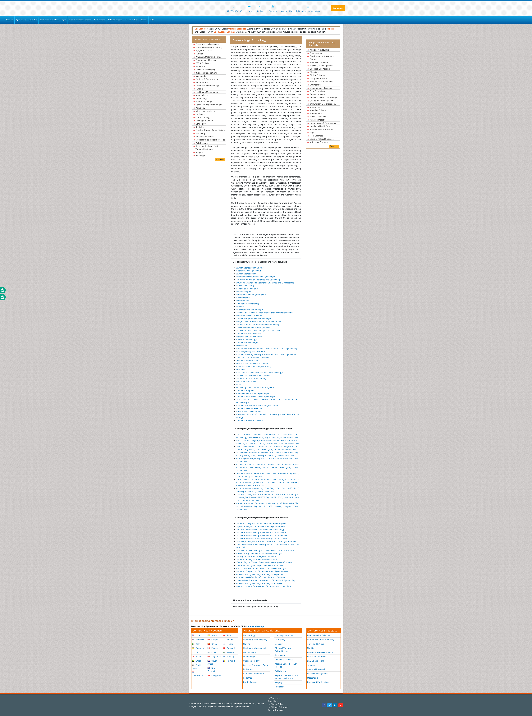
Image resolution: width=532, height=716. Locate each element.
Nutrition (199, 54)
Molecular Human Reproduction (251, 294)
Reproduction (242, 300)
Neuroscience (201, 95)
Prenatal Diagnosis (245, 291)
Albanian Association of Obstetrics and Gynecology (260, 529)
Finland (229, 644)
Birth (238, 384)
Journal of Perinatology (247, 342)
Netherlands (197, 675)
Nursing (199, 89)
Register (260, 11)
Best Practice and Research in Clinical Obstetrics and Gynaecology (267, 348)
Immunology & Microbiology (323, 104)
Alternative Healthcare (205, 111)
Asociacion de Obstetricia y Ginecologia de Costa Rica (261, 538)
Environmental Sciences (321, 88)
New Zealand (212, 669)
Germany (199, 648)
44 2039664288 (234, 11)
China (214, 644)
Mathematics (316, 113)
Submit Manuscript (115, 20)
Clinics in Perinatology (246, 339)
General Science (317, 94)
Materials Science (318, 110)
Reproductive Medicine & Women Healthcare (206, 147)
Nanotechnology (317, 120)
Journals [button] (32, 20)
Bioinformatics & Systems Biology (322, 57)
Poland (229, 635)
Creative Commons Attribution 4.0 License (244, 703)
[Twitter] (329, 705)
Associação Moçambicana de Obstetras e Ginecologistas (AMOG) (267, 541)
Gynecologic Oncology (247, 288)
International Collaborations (79, 20)
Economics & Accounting (321, 81)
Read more (220, 159)
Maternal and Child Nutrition (249, 336)
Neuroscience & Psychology (323, 123)
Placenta (240, 306)
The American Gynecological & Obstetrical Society (259, 565)
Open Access (21, 20)
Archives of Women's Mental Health (253, 375)
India (213, 652)
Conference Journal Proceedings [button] (52, 20)
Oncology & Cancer (204, 120)
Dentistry (199, 127)
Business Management (206, 73)
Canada (214, 639)
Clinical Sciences (317, 75)
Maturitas (240, 369)
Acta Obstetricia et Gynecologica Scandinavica (258, 330)
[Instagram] (340, 705)
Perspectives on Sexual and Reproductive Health (259, 321)
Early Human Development (248, 411)
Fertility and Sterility (245, 285)
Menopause (241, 345)
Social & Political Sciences (322, 139)
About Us (9, 20)
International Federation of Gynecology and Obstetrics (261, 577)
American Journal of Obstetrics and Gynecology (258, 279)
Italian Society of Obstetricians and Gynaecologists (260, 553)
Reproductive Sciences (247, 381)
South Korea (196, 666)
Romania (230, 661)
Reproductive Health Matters (249, 315)
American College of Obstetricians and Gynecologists (261, 523)
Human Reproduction (246, 274)
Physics (313, 132)
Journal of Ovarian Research (249, 408)
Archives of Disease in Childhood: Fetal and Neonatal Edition (264, 312)
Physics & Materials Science (208, 57)
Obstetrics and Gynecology (249, 270)
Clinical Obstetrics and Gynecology (252, 393)
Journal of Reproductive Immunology (253, 318)
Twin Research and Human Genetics (253, 327)
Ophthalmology (202, 117)
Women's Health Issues (247, 360)
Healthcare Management (206, 92)
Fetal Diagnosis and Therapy (249, 309)
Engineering (315, 85)
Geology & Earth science (206, 79)
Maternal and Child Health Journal (252, 363)
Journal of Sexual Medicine (248, 333)
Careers (144, 20)
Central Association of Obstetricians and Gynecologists (262, 568)
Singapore (216, 656)
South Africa (212, 662)
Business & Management (321, 65)
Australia (199, 639)
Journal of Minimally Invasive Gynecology (255, 396)
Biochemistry (316, 53)
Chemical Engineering (205, 69)
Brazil (198, 661)
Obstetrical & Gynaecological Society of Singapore (259, 574)
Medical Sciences (318, 116)
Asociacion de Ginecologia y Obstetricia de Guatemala (261, 535)
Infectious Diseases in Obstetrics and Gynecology (259, 372)
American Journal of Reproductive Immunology (258, 324)
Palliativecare (201, 143)
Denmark (230, 648)
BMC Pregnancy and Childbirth (250, 351)
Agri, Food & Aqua (203, 50)
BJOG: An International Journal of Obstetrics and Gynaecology (265, 283)
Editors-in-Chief (132, 20)
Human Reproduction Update (250, 268)
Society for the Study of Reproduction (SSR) (256, 556)
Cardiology (200, 124)
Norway (230, 656)
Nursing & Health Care (320, 126)
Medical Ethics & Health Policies (210, 140)
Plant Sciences (316, 136)
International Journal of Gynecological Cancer (257, 405)
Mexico (230, 652)
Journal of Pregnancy (246, 390)
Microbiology (201, 82)
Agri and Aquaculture (319, 50)
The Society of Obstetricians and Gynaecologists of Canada (264, 562)
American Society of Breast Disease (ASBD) (256, 559)
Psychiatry (200, 133)
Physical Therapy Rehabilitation (210, 130)
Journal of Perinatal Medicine (249, 420)
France (214, 648)
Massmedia (200, 76)
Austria (229, 639)
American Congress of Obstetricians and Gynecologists (262, 571)
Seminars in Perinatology (247, 303)
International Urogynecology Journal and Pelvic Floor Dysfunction (266, 354)
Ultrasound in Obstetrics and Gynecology (255, 276)
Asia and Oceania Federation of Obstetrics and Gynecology (263, 586)
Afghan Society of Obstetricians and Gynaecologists (260, 526)
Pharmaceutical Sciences (207, 44)
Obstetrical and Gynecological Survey (253, 366)
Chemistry (314, 72)
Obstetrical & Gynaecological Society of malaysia (259, 583)
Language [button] (338, 8)
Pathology (200, 108)
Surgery (199, 152)
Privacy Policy (276, 704)
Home (249, 11)
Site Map (273, 11)
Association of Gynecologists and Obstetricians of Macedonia (265, 550)
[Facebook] (324, 705)
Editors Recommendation (308, 11)
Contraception (243, 297)
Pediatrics (200, 114)
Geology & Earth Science (321, 100)
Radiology (200, 155)
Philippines (216, 675)
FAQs (152, 20)
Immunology (201, 98)
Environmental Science (205, 60)
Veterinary (200, 66)
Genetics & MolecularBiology (256, 665)
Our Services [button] (99, 20)
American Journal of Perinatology (251, 378)
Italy (197, 644)
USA (197, 635)
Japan (198, 656)
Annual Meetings (255, 626)
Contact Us (286, 11)
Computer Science (318, 78)
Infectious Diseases (204, 136)
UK (197, 652)
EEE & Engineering (203, 63)
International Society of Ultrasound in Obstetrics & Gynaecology (266, 580)
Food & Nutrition (317, 91)
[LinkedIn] (335, 705)
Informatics (315, 107)
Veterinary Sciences (319, 142)
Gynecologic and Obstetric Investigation (255, 387)
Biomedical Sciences (319, 62)
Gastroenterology (203, 101)
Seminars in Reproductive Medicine (252, 357)
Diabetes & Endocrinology (207, 85)
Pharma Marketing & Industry (208, 47)
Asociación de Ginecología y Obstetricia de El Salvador (261, 532)
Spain (214, 635)
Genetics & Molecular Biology (208, 104)
